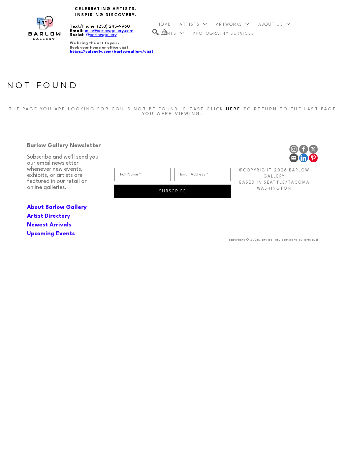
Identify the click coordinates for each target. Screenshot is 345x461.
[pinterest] (313, 158)
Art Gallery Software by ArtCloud (290, 239)
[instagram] (293, 149)
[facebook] (303, 149)
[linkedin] (303, 158)
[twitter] (313, 149)
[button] (194, 24)
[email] (293, 158)
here (233, 109)
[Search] (155, 32)
